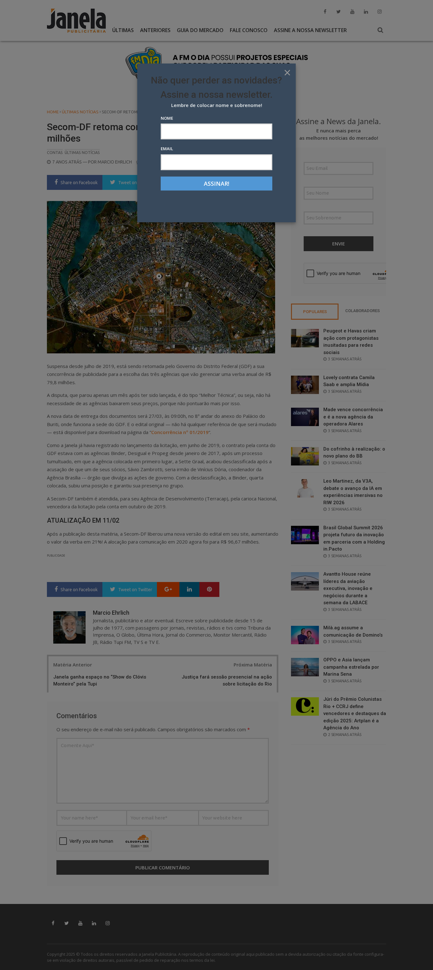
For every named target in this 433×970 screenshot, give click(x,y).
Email (167, 148)
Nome (167, 118)
